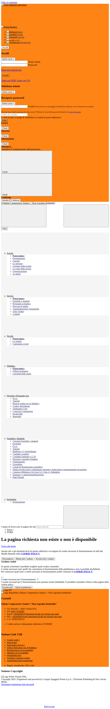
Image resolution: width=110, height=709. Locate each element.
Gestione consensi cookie (18, 658)
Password (32, 65)
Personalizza (7, 559)
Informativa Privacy (16, 645)
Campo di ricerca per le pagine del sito (18, 527)
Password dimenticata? (11, 70)
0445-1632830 (17, 611)
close (4, 229)
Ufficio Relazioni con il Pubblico (22, 647)
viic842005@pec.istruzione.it (37, 616)
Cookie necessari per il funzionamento (18, 579)
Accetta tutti (45, 559)
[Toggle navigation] (23, 215)
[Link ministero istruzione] (13, 5)
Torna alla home (8, 546)
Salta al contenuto (9, 2)
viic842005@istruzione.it (36, 614)
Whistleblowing (14, 655)
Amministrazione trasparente (20, 660)
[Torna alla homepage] (55, 203)
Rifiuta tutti (24, 559)
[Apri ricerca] (86, 215)
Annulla (5, 200)
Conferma (15, 200)
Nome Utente (34, 62)
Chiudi (4, 128)
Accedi (5, 47)
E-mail (31, 106)
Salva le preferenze (23, 587)
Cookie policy (13, 640)
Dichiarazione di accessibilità (20, 650)
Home (9, 529)
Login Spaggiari (74, 112)
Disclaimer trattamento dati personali (17, 684)
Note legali (12, 642)
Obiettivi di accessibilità (17, 653)
